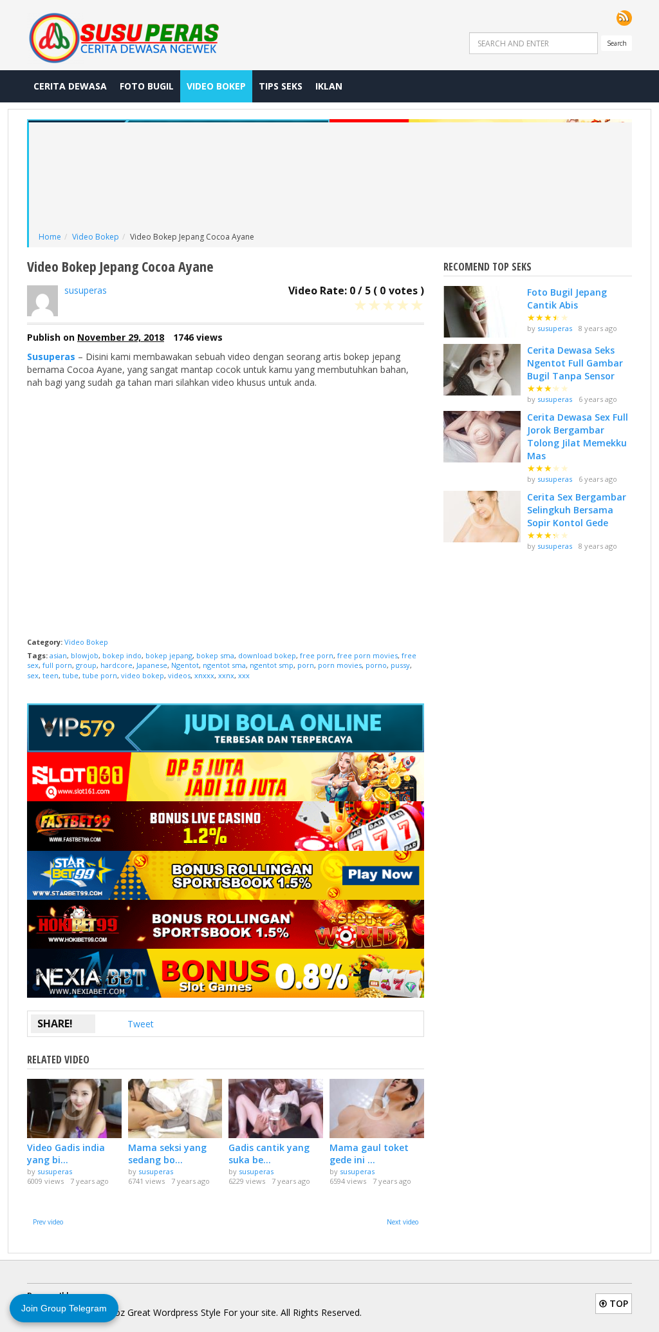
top (617, 1303)
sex (33, 675)
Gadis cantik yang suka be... (269, 1153)
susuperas (85, 290)
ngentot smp (271, 665)
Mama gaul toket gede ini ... (369, 1153)
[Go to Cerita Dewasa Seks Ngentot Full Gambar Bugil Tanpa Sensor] (482, 369)
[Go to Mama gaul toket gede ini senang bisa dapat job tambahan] (377, 1108)
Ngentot (185, 665)
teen (50, 675)
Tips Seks (280, 86)
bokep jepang (168, 655)
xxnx (226, 675)
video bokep (142, 675)
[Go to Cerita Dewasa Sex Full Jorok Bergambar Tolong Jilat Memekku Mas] (482, 436)
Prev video (48, 1221)
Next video (402, 1221)
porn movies (340, 665)
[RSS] (624, 18)
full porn (57, 665)
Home (50, 236)
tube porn (99, 675)
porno (376, 665)
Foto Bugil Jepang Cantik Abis (567, 298)
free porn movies (367, 655)
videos (179, 675)
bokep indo (122, 655)
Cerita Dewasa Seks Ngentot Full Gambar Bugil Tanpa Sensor (575, 363)
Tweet (140, 1024)
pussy (400, 665)
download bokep (267, 655)
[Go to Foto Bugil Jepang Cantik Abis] (482, 312)
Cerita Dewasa (70, 86)
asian (58, 655)
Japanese (151, 665)
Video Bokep (216, 86)
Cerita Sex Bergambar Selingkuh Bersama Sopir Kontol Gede (576, 510)
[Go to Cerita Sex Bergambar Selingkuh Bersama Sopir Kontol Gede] (482, 516)
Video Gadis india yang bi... (66, 1153)
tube (70, 675)
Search (617, 43)
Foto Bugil (147, 86)
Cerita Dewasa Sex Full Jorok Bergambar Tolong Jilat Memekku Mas (577, 436)
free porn (316, 655)
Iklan (328, 86)
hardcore (116, 665)
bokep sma (215, 655)
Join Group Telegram (64, 1308)
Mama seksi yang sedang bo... (167, 1153)
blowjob (84, 655)
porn (305, 665)
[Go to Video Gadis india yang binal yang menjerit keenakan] (74, 1108)
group (86, 665)
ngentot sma (224, 665)
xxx (244, 675)
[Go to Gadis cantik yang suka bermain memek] (275, 1108)
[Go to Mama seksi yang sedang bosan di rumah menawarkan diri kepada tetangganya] (175, 1108)
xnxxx (204, 675)
